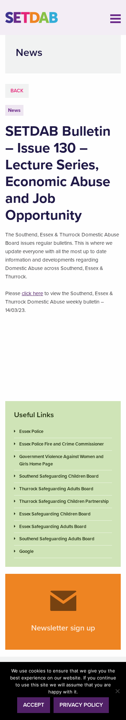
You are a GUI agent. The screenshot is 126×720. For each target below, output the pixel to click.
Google (26, 551)
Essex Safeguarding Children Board (55, 514)
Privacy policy (81, 704)
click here (32, 293)
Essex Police (31, 431)
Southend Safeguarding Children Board (59, 476)
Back (16, 91)
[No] (117, 690)
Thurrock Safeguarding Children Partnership (64, 501)
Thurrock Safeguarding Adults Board (56, 489)
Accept (33, 704)
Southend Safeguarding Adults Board (56, 539)
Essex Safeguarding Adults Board (52, 526)
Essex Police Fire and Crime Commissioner (61, 444)
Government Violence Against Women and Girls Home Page (61, 460)
